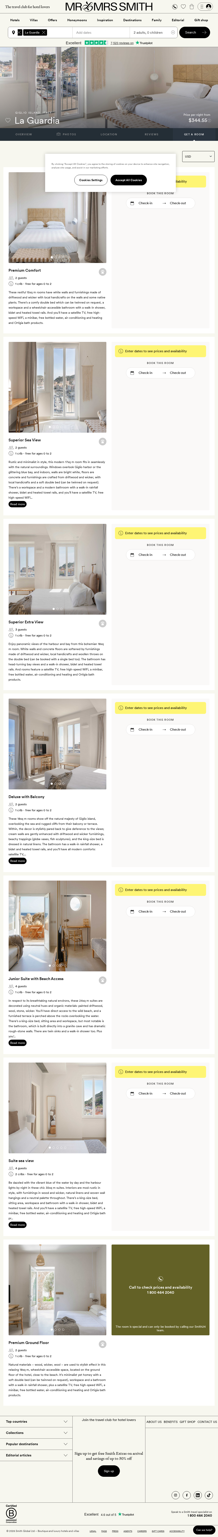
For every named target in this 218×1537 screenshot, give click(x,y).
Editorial (178, 20)
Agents (127, 1531)
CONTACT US (207, 1422)
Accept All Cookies (128, 180)
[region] (110, 173)
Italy (47, 112)
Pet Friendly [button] (102, 272)
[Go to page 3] (59, 257)
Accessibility (177, 1531)
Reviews (152, 134)
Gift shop (201, 20)
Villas (34, 20)
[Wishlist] (183, 7)
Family (157, 20)
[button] (174, 6)
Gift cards (158, 1531)
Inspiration (105, 20)
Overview (24, 134)
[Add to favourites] (8, 120)
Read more (17, 504)
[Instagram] (176, 1495)
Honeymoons (77, 20)
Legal (93, 1531)
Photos (69, 134)
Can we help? (204, 1529)
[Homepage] (109, 6)
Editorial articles (18, 1455)
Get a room (194, 134)
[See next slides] (97, 217)
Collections (14, 1433)
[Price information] (209, 120)
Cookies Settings (91, 180)
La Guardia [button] (32, 32)
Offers (52, 20)
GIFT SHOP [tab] (187, 1422)
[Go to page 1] (52, 257)
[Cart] (192, 7)
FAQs (104, 1531)
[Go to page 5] (65, 427)
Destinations (132, 20)
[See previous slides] (17, 217)
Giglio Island (27, 112)
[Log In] (205, 7)
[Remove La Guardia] (43, 32)
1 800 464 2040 (160, 1292)
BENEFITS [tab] (171, 1422)
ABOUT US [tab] (154, 1422)
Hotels (15, 20)
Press (115, 1531)
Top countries (16, 1422)
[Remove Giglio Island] (19, 32)
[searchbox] (62, 32)
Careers (142, 1531)
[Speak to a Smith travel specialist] (174, 6)
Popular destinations (22, 1444)
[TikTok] (209, 1495)
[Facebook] (187, 1495)
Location (109, 134)
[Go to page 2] (55, 257)
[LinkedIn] (198, 1495)
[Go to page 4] (63, 257)
